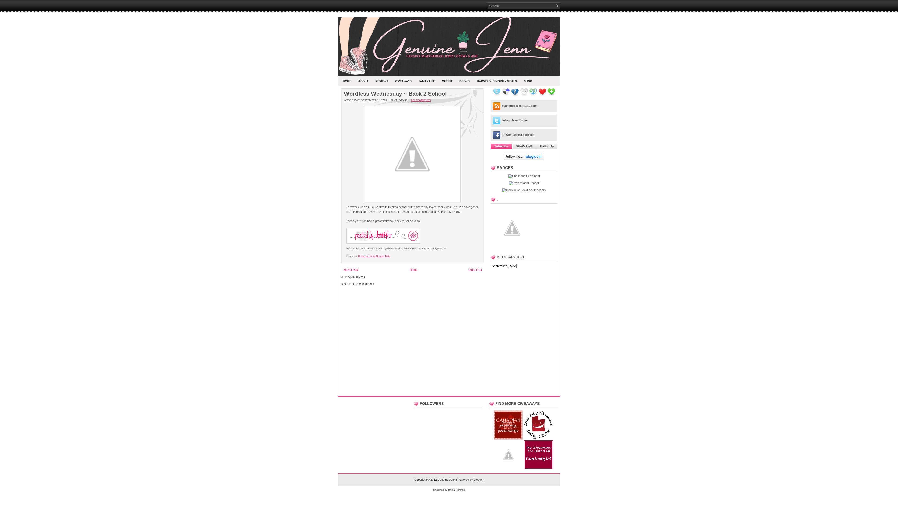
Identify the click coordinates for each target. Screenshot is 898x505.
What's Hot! (524, 146)
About (363, 81)
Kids (387, 256)
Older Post (475, 269)
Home (347, 81)
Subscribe (501, 146)
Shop (528, 81)
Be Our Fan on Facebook (518, 135)
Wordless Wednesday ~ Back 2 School (395, 94)
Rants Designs (456, 489)
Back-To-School (367, 256)
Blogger (479, 479)
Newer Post (351, 269)
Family (380, 256)
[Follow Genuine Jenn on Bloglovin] (524, 159)
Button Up (547, 146)
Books (464, 81)
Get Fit (447, 81)
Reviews (381, 81)
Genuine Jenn (447, 479)
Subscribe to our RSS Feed (519, 106)
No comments (421, 100)
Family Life (427, 81)
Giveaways (403, 81)
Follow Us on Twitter (515, 120)
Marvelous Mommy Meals (497, 81)
